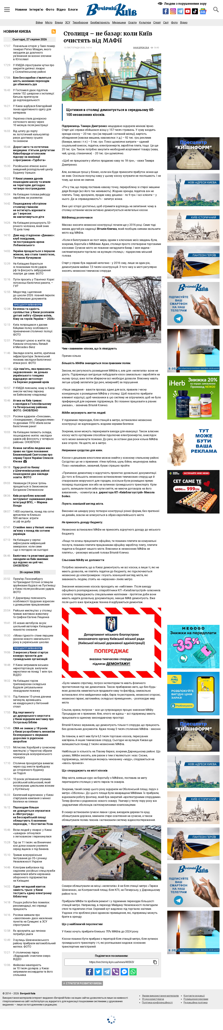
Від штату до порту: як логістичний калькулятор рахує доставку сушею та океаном (31, 136)
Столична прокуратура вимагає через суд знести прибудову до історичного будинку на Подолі (33, 768)
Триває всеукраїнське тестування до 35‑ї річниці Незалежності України (30, 858)
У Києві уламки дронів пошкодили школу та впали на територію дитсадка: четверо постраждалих (31, 183)
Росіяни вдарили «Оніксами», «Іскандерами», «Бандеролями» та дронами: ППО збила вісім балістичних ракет (34, 421)
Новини (21, 9)
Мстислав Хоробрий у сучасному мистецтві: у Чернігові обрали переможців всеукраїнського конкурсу (34, 752)
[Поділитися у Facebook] (89, 971)
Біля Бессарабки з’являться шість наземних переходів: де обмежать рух (32, 81)
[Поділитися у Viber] (115, 971)
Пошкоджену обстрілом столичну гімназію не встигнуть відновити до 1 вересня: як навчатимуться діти (29, 210)
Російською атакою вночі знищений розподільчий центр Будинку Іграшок (33, 169)
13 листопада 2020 (74, 47)
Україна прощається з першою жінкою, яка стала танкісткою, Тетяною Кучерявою (34, 254)
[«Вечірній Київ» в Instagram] (173, 11)
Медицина (119, 22)
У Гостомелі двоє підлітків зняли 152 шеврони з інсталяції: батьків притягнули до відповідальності (34, 95)
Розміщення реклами (196, 999)
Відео (61, 9)
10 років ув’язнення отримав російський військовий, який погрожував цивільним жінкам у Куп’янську (33, 784)
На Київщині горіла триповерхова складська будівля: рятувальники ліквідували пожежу (29, 685)
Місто (48, 22)
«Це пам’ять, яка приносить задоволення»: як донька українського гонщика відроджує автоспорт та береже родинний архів (32, 375)
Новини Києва (17, 31)
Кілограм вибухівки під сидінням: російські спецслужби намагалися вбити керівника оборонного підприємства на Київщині (34, 874)
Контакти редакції (194, 995)
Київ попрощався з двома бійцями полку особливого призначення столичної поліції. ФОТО (33, 329)
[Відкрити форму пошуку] (216, 9)
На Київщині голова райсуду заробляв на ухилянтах (31, 196)
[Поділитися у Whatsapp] (133, 971)
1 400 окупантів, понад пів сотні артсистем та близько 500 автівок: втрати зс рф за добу (33, 516)
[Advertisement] (193, 81)
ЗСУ (67, 22)
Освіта (132, 22)
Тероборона (80, 22)
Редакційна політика (195, 1002)
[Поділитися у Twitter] (98, 971)
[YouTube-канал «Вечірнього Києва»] (188, 11)
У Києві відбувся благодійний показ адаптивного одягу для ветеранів (32, 109)
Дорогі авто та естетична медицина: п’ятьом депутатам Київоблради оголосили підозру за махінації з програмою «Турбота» (34, 153)
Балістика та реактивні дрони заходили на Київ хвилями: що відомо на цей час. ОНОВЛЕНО (33, 560)
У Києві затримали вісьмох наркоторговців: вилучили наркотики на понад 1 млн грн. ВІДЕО (33, 670)
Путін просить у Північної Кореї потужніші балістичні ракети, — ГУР (33, 283)
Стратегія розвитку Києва (84, 983)
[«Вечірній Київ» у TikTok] (195, 11)
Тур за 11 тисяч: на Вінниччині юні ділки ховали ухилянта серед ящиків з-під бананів (32, 846)
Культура (145, 22)
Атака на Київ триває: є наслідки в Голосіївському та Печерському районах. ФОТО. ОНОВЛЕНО (32, 405)
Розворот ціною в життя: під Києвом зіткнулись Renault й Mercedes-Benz (31, 344)
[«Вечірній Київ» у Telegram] (180, 11)
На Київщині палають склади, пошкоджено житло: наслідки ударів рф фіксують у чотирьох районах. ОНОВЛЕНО (33, 437)
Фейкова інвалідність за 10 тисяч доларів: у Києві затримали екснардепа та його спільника (33, 970)
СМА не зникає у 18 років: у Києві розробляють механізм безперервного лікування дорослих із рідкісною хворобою (34, 735)
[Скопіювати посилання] (155, 962)
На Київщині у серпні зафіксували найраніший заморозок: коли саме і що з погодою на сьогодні (30, 544)
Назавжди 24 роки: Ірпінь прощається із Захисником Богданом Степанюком (30, 486)
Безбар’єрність (100, 22)
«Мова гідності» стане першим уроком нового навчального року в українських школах (33, 639)
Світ (166, 22)
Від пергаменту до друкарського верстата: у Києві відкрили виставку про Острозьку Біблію (33, 717)
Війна (39, 22)
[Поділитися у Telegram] (106, 971)
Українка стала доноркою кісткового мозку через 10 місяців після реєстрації (30, 122)
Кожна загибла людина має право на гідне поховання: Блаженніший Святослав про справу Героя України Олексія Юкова (33, 454)
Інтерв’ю (36, 9)
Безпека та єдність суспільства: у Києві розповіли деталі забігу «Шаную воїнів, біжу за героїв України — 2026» (34, 313)
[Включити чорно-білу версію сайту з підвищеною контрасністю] (182, 3)
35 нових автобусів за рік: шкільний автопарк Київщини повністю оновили (32, 626)
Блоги (73, 9)
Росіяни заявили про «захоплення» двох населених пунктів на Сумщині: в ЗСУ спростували (32, 919)
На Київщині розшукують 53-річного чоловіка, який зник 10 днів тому (32, 226)
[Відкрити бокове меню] (6, 9)
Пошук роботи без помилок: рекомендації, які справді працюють (31, 906)
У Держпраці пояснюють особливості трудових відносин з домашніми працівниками (33, 601)
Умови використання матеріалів (160, 995)
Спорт (157, 22)
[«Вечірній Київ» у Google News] (203, 11)
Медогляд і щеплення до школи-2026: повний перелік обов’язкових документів (34, 295)
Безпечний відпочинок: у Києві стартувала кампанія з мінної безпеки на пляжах (33, 798)
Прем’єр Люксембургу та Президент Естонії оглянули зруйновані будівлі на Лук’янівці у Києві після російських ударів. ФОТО (34, 585)
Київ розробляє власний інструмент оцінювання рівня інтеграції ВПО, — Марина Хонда (33, 500)
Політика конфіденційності (157, 1002)
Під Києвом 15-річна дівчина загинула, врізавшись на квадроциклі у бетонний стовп (32, 701)
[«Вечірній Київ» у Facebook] (166, 11)
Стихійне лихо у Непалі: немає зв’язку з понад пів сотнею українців (33, 531)
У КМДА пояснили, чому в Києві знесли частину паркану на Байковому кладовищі (34, 391)
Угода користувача (153, 999)
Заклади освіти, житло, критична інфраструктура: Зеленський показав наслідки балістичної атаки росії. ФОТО (34, 358)
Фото (50, 9)
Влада (59, 22)
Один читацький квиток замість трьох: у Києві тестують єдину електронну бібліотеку (32, 891)
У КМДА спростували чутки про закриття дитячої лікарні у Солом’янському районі (33, 68)
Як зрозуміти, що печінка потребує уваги (29, 932)
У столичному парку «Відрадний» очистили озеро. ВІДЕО (32, 956)
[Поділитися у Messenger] (124, 971)
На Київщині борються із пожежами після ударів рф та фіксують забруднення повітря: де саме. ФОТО (32, 268)
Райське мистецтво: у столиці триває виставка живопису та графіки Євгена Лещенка (32, 614)
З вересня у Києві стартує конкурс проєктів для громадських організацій (30, 656)
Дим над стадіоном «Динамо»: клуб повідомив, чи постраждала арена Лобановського (34, 240)
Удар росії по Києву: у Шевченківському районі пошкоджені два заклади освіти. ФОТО (31, 472)
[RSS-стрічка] (54, 31)
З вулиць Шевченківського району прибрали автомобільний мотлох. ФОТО (34, 943)
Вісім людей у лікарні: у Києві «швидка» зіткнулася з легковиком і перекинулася (32, 833)
